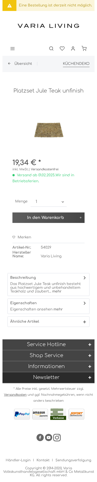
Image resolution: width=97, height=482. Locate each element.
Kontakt (43, 460)
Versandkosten (15, 394)
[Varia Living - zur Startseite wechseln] (48, 26)
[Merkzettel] (62, 48)
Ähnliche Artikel (24, 321)
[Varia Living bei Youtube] (48, 438)
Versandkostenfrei (44, 169)
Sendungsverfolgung (73, 460)
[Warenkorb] (84, 48)
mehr (56, 291)
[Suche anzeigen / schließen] (51, 48)
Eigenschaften (23, 303)
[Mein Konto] (73, 48)
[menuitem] (12, 48)
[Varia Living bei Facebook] (40, 438)
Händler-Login (18, 460)
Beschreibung (23, 278)
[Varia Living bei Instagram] (57, 438)
